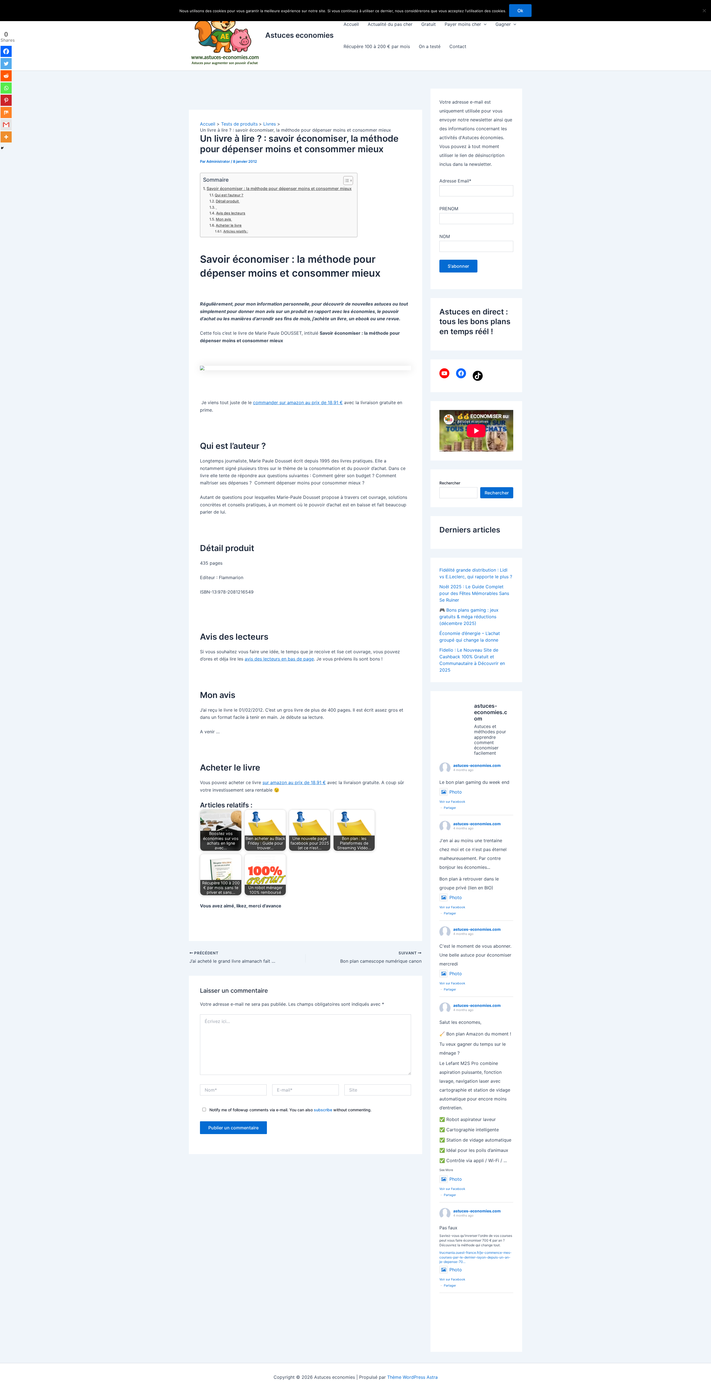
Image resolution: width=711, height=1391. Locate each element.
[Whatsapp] (6, 88)
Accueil (351, 24)
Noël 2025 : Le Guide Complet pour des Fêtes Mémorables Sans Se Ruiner (474, 593)
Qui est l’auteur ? (229, 195)
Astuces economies (299, 35)
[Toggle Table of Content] (345, 180)
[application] (484, 24)
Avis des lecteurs (230, 213)
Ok (520, 10)
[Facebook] (6, 51)
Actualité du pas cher (390, 24)
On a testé (429, 46)
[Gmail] (6, 124)
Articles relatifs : (235, 231)
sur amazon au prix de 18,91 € (294, 782)
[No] (704, 10)
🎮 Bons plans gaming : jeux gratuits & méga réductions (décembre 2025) (469, 616)
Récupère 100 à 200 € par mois (377, 46)
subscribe (323, 1109)
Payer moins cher (463, 24)
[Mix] (6, 112)
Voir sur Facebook (452, 802)
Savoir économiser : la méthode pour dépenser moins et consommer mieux (279, 188)
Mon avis (224, 219)
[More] (6, 136)
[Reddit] (6, 75)
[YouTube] (444, 373)
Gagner (503, 24)
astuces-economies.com (477, 765)
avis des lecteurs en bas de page (279, 659)
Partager (450, 808)
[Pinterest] (6, 100)
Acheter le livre (229, 225)
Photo (455, 792)
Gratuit (428, 24)
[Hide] (2, 148)
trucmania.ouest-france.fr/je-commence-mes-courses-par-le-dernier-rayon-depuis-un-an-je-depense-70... (475, 1257)
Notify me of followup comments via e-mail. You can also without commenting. (290, 1109)
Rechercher (449, 483)
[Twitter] (6, 63)
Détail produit (228, 201)
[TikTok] (478, 376)
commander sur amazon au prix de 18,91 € (298, 402)
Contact (457, 46)
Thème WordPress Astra (412, 1377)
